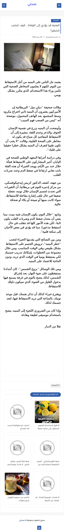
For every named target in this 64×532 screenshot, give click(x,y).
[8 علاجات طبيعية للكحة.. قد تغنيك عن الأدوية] (47, 484)
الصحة (56, 21)
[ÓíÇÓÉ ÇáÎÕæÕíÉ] (34, 528)
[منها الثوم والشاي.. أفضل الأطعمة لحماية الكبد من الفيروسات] (47, 448)
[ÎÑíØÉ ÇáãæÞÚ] (25, 528)
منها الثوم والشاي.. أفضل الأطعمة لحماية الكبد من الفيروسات (48, 463)
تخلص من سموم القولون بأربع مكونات (18, 499)
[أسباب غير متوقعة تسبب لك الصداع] (17, 412)
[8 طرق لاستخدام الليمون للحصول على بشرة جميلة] (47, 412)
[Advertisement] (36, 349)
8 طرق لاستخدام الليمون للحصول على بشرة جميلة (48, 427)
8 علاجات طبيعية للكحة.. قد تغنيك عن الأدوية (47, 499)
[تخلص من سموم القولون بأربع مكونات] (17, 484)
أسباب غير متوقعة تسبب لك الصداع (18, 427)
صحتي (32, 4)
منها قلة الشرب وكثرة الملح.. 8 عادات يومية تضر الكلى (18, 463)
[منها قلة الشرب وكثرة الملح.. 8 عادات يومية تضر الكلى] (17, 448)
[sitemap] (39, 528)
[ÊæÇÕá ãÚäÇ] (30, 528)
